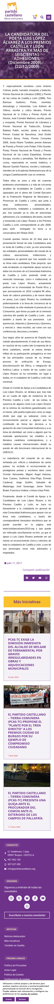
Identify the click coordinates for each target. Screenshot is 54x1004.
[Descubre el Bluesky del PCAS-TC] (27, 898)
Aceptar (9, 999)
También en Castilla (14, 945)
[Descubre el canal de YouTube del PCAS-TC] (43, 898)
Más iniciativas (12, 941)
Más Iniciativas (27, 601)
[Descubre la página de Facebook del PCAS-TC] (35, 898)
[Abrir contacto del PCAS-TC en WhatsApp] (27, 906)
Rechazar (22, 999)
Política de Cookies (14, 974)
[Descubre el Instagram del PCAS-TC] (11, 898)
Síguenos (12, 881)
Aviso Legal (10, 970)
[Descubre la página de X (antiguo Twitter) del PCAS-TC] (19, 898)
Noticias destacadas (14, 936)
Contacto (12, 845)
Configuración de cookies (17, 979)
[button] (48, 17)
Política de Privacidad (15, 965)
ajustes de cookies (29, 994)
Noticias (11, 929)
